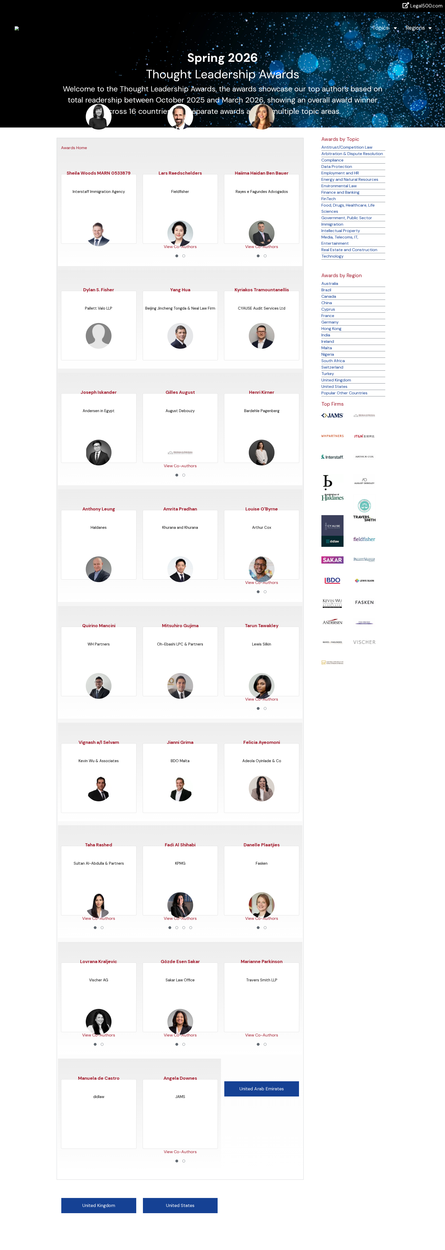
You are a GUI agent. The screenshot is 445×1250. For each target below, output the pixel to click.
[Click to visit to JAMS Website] (332, 415)
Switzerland (332, 367)
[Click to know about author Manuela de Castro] (98, 1031)
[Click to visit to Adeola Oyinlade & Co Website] (364, 505)
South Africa (333, 360)
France (327, 315)
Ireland (327, 341)
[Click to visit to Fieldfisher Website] (364, 538)
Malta (326, 348)
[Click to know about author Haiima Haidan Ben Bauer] (261, 126)
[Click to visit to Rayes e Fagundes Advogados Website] (332, 641)
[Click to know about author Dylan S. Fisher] (98, 243)
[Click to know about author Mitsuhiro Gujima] (180, 579)
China (326, 302)
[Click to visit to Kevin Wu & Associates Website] (332, 603)
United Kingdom (336, 380)
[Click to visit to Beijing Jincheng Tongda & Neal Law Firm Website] (364, 435)
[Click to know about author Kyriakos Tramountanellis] (261, 243)
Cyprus (328, 309)
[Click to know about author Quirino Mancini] (98, 579)
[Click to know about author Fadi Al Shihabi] (180, 798)
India (325, 335)
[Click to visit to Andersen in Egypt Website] (332, 621)
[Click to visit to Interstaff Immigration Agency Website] (332, 456)
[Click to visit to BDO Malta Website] (332, 580)
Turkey (327, 373)
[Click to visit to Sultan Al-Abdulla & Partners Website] (332, 662)
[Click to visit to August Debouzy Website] (364, 480)
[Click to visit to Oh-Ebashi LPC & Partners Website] (364, 622)
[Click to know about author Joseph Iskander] (98, 345)
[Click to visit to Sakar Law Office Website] (332, 559)
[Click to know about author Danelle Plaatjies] (261, 798)
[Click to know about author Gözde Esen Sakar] (180, 915)
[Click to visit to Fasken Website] (364, 602)
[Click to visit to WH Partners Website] (332, 435)
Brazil (326, 290)
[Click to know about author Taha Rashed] (98, 798)
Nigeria (327, 354)
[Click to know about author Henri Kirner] (261, 345)
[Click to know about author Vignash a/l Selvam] (98, 696)
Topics (382, 27)
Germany (330, 322)
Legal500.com (426, 6)
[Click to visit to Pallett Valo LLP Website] (364, 559)
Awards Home (74, 147)
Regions (417, 27)
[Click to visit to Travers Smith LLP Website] (364, 518)
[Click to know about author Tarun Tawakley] (261, 579)
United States (334, 386)
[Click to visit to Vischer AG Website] (364, 641)
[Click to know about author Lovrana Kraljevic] (98, 915)
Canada (328, 296)
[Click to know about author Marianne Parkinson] (261, 915)
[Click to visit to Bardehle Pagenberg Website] (332, 486)
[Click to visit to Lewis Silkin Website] (364, 580)
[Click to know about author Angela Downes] (180, 1031)
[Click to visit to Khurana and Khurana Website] (364, 415)
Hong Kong (331, 328)
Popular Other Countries (344, 393)
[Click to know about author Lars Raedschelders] (180, 126)
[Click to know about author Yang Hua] (180, 243)
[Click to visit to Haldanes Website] (332, 497)
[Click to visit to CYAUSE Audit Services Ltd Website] (332, 526)
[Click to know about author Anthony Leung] (98, 462)
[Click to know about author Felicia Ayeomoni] (261, 696)
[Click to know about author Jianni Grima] (180, 696)
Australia (329, 283)
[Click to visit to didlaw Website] (332, 541)
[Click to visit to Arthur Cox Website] (364, 456)
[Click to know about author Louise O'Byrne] (261, 462)
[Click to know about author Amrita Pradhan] (180, 462)
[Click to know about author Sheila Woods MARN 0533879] (98, 126)
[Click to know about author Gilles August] (180, 345)
